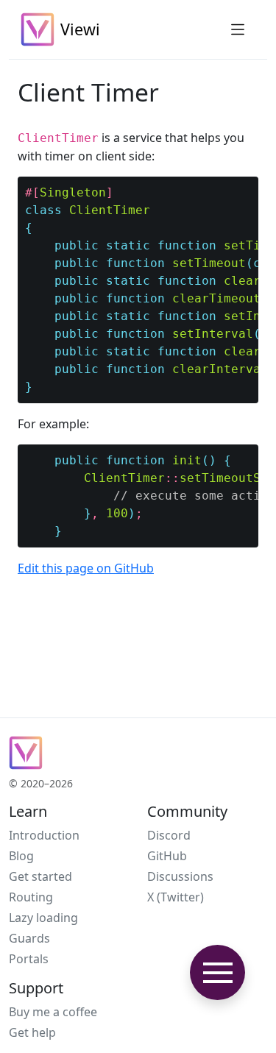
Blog (21, 856)
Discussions (180, 876)
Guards (29, 938)
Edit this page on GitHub (86, 568)
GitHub (167, 856)
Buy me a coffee (53, 1012)
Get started (40, 876)
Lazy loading (43, 918)
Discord (169, 835)
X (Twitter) (175, 897)
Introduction (44, 835)
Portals (29, 959)
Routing (31, 897)
